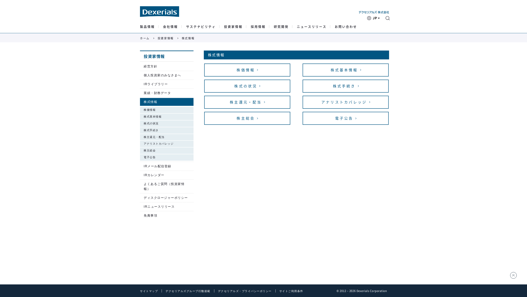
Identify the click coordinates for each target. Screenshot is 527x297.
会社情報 (170, 26)
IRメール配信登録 (157, 166)
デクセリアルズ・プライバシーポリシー (245, 291)
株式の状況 (151, 123)
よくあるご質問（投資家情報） (164, 186)
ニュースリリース (311, 26)
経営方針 (150, 66)
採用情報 (258, 26)
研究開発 (281, 26)
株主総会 (150, 150)
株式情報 (150, 102)
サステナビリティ (201, 26)
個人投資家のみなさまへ (162, 75)
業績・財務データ (157, 93)
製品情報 (147, 26)
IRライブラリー (156, 84)
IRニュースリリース (159, 206)
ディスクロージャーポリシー (166, 197)
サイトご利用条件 (291, 291)
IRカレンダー (154, 175)
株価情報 (150, 109)
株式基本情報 (153, 116)
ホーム (145, 38)
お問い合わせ (346, 26)
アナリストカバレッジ (159, 143)
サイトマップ (149, 291)
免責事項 (150, 215)
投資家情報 (233, 26)
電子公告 (150, 157)
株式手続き (151, 130)
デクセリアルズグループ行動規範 (188, 291)
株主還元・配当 (154, 137)
